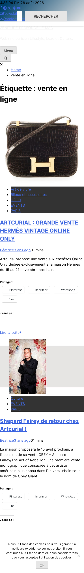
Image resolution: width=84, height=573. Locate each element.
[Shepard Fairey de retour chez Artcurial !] (42, 393)
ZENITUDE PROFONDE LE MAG (26, 27)
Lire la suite (9, 332)
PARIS (16, 210)
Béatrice (7, 250)
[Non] (78, 556)
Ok (42, 565)
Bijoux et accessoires (29, 194)
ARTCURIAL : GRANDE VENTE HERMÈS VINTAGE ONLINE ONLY (39, 230)
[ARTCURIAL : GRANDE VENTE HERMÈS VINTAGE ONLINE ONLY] (42, 184)
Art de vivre (21, 189)
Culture (17, 398)
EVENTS (18, 205)
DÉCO (16, 200)
